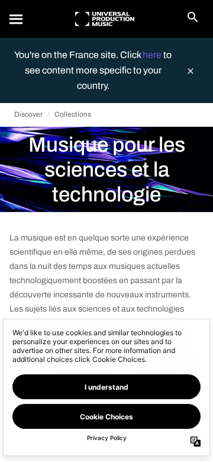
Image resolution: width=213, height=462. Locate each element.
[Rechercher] (16, 19)
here (153, 55)
